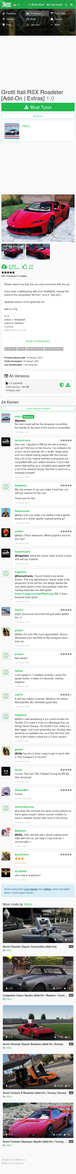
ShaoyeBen (22, 790)
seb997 (19, 531)
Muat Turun (40, 107)
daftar (47, 889)
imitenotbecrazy (24, 806)
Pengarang (28, 416)
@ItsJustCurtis (24, 576)
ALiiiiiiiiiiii (21, 871)
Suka (31, 268)
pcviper (19, 654)
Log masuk (31, 889)
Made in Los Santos (12, 1163)
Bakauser (20, 830)
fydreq (19, 670)
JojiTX (18, 694)
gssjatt (19, 630)
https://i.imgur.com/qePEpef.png (34, 593)
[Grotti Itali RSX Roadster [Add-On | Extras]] (38, 218)
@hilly (18, 753)
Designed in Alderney (13, 1159)
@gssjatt (20, 420)
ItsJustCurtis (22, 440)
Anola (18, 769)
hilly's (26, 126)
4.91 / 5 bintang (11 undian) (14, 276)
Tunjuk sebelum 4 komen (38, 408)
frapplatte (20, 485)
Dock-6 (19, 610)
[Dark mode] (66, 4)
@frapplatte (22, 555)
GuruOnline (22, 854)
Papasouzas (22, 511)
